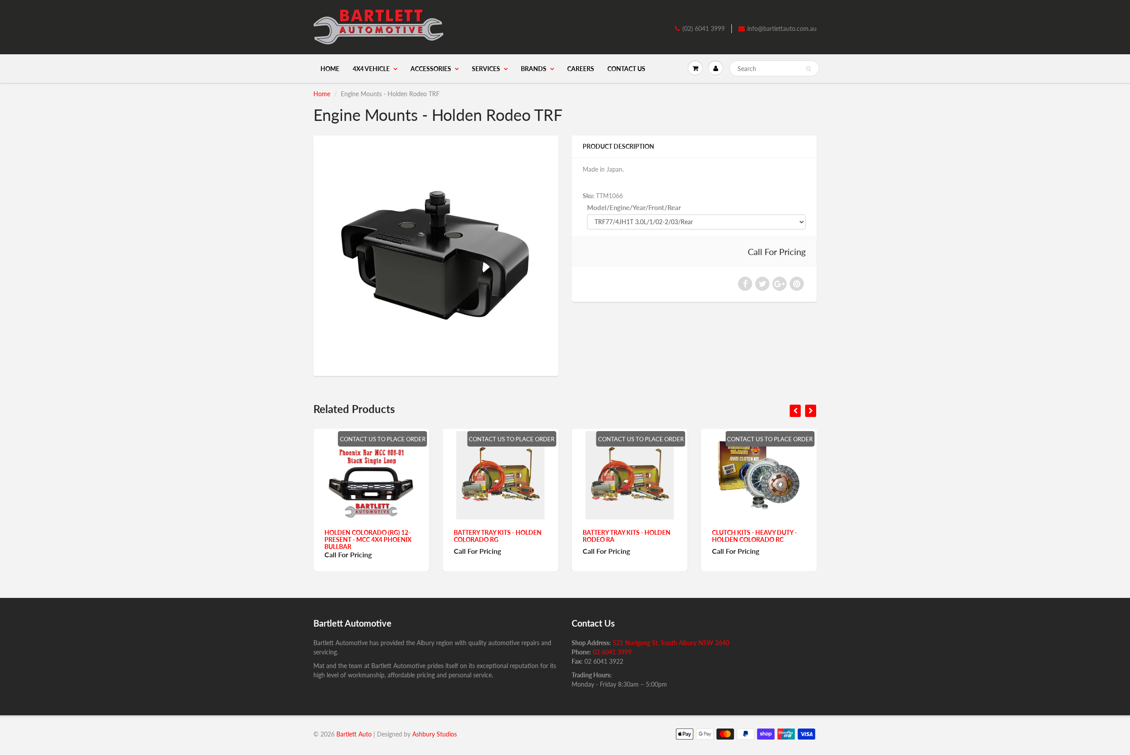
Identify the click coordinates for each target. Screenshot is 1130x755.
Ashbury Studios (434, 734)
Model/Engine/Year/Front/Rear (634, 207)
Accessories (431, 68)
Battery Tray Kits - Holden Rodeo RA (569, 536)
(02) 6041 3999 (703, 28)
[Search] (808, 69)
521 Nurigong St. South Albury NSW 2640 (671, 642)
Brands (533, 68)
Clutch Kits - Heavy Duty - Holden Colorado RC (696, 536)
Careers (580, 68)
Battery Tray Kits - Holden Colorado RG (440, 536)
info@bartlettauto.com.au (782, 28)
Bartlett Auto (354, 734)
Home (329, 68)
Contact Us (626, 68)
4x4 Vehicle (371, 68)
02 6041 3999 (612, 652)
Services (486, 68)
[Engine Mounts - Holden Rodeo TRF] (435, 254)
